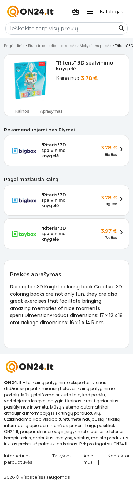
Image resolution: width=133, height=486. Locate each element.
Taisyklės (61, 455)
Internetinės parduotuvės (18, 459)
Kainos (22, 111)
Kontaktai (118, 455)
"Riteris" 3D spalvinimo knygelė (53, 150)
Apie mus (88, 459)
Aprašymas (51, 111)
